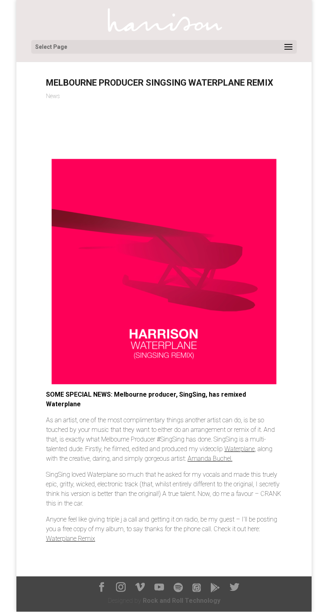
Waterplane (239, 449)
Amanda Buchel (209, 458)
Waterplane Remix (70, 538)
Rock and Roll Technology (181, 600)
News (53, 96)
